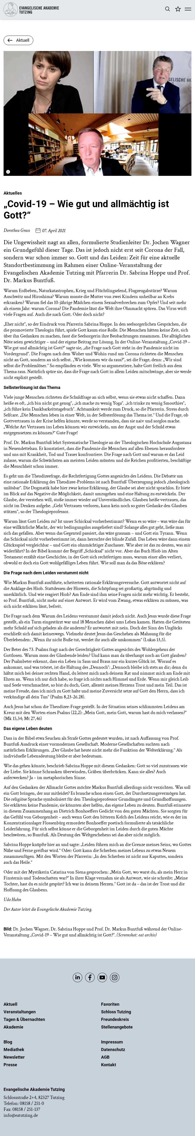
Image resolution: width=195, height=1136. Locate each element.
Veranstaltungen (20, 1011)
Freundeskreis (115, 1019)
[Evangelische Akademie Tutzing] (31, 15)
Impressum (112, 1041)
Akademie (13, 1026)
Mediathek (14, 1049)
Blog (8, 1041)
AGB (105, 1057)
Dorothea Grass (17, 230)
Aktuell (10, 1004)
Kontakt (108, 1064)
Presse (10, 1064)
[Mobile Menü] (188, 9)
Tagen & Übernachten (24, 1019)
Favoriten (110, 1004)
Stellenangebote (117, 1026)
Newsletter (14, 1057)
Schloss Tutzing (116, 1011)
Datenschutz (113, 1049)
